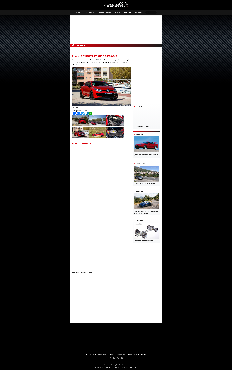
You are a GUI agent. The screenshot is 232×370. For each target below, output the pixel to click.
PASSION (129, 354)
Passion (128, 12)
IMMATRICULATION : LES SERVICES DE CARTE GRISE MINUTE (146, 212)
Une (79, 12)
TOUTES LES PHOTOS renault (81, 143)
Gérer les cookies (123, 365)
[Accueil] (86, 354)
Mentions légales (113, 365)
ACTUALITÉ (92, 354)
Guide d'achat (105, 12)
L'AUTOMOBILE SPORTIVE (80, 49)
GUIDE (100, 354)
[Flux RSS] (122, 358)
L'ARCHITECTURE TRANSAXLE (143, 241)
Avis (118, 12)
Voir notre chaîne (142, 126)
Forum (139, 12)
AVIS (104, 354)
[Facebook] (110, 358)
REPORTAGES (121, 354)
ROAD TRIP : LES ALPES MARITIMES (145, 183)
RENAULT (98, 49)
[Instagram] (114, 358)
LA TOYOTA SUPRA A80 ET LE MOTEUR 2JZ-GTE (146, 155)
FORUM (143, 354)
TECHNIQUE (111, 354)
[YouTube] (118, 358)
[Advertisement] (116, 29)
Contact (106, 365)
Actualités (90, 12)
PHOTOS (91, 49)
